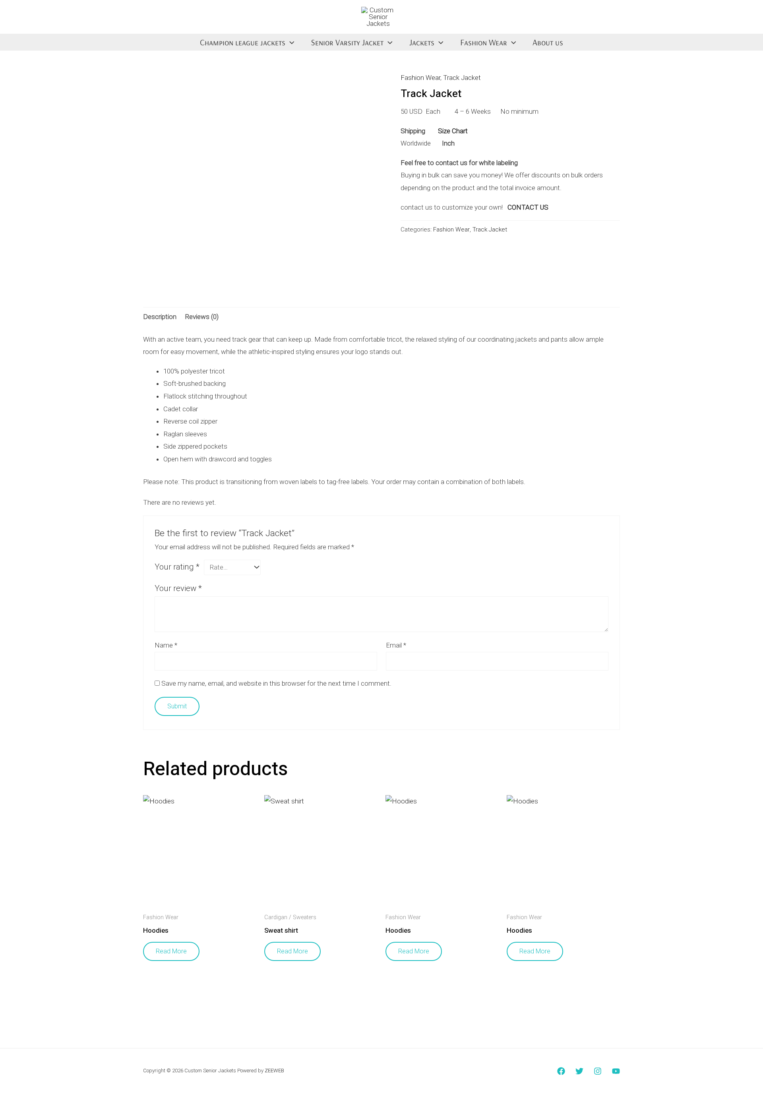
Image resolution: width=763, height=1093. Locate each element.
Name (166, 645)
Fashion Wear (483, 42)
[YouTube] (616, 1071)
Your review (178, 588)
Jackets (421, 42)
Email (396, 645)
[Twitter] (579, 1071)
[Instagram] (598, 1071)
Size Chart (453, 131)
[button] (289, 42)
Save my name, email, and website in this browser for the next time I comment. (276, 683)
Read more (171, 951)
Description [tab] (159, 317)
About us (548, 42)
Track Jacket (462, 78)
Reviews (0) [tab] (202, 317)
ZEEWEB (274, 1071)
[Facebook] (561, 1071)
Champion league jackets (242, 42)
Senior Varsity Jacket (347, 42)
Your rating (177, 567)
